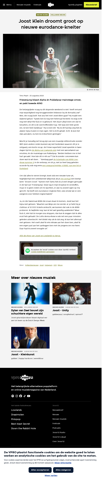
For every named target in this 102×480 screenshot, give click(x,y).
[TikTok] (24, 395)
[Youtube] (28, 395)
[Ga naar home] (51, 4)
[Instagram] (16, 395)
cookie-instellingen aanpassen (42, 252)
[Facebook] (20, 395)
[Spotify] (12, 395)
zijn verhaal (66, 179)
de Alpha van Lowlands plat (44, 150)
